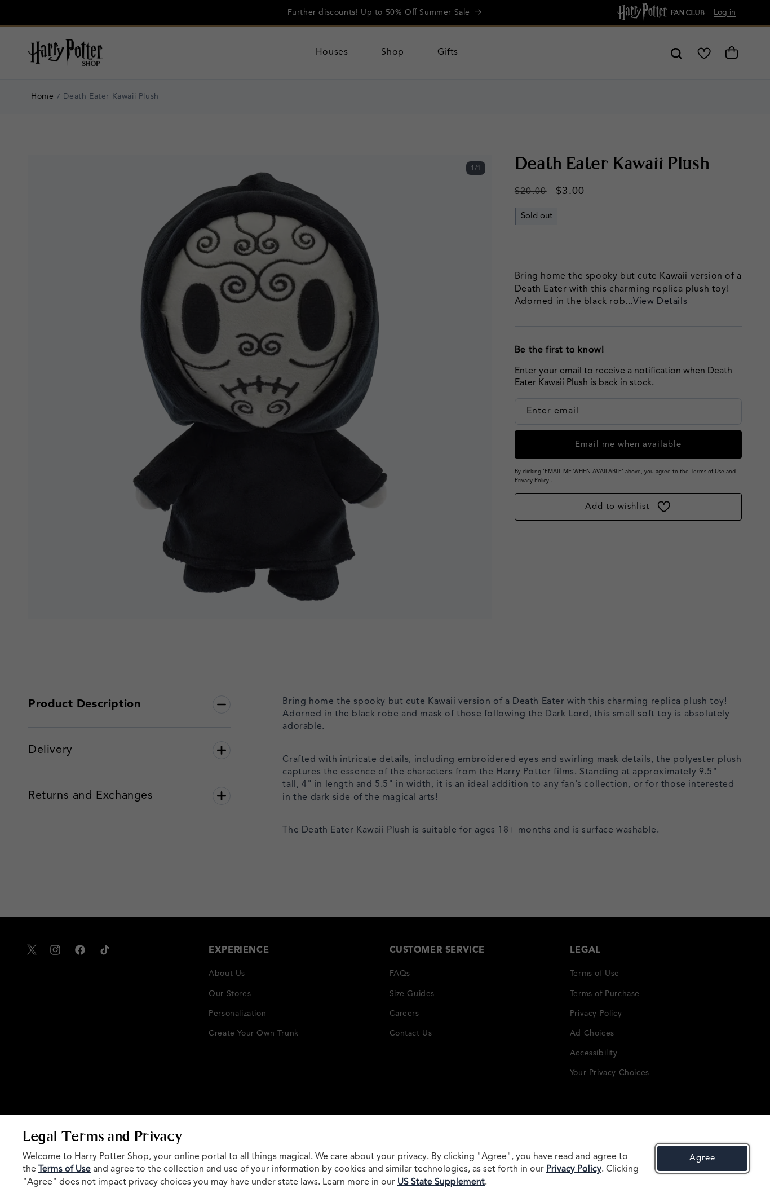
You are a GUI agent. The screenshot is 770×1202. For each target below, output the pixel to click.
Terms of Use (64, 1169)
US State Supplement (441, 1182)
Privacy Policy (573, 1169)
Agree (702, 1158)
